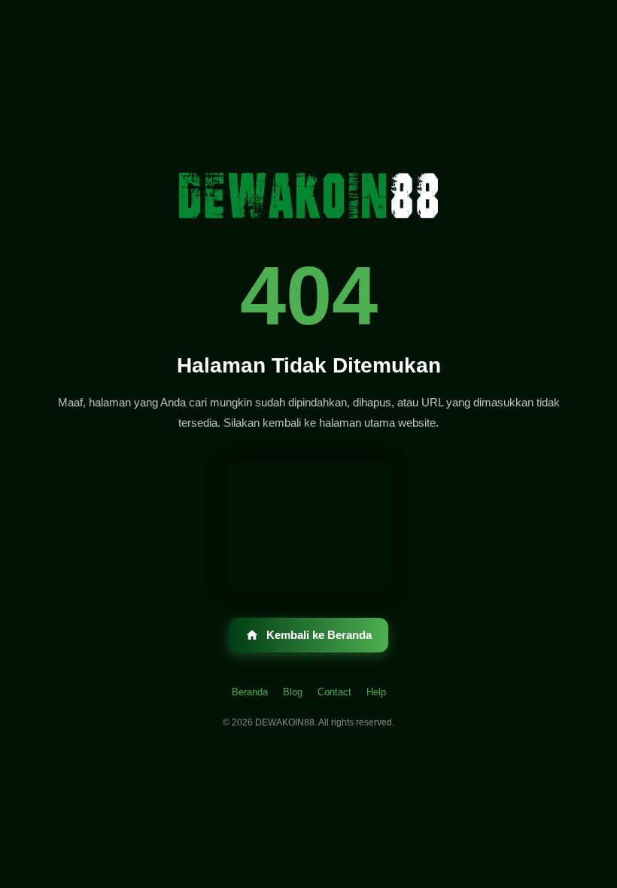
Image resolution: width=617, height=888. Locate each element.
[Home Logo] (308, 198)
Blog (292, 692)
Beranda (250, 692)
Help (376, 692)
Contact (334, 692)
